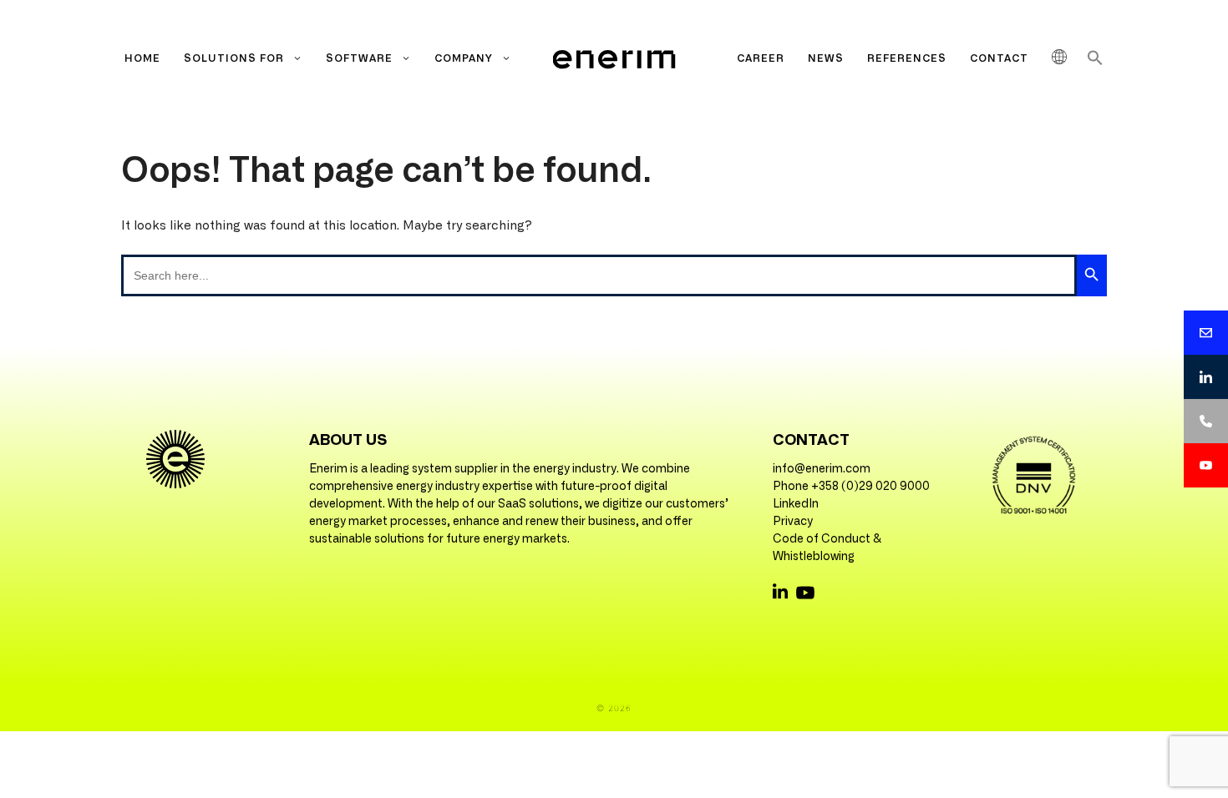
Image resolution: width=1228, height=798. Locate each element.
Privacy (793, 522)
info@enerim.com (821, 469)
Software (359, 58)
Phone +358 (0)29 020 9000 (851, 486)
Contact (999, 58)
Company (463, 58)
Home (142, 58)
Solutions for (234, 58)
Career (760, 58)
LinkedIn (796, 504)
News (826, 58)
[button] (1095, 63)
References (906, 58)
